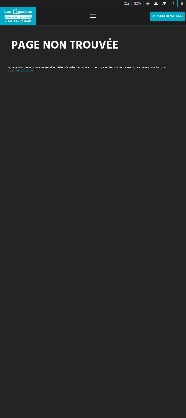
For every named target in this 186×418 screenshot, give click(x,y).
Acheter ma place (169, 16)
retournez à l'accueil (20, 70)
